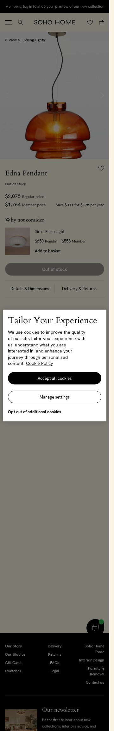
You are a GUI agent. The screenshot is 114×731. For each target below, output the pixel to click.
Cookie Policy (39, 363)
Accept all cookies (55, 378)
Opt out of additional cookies (34, 411)
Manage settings (55, 397)
